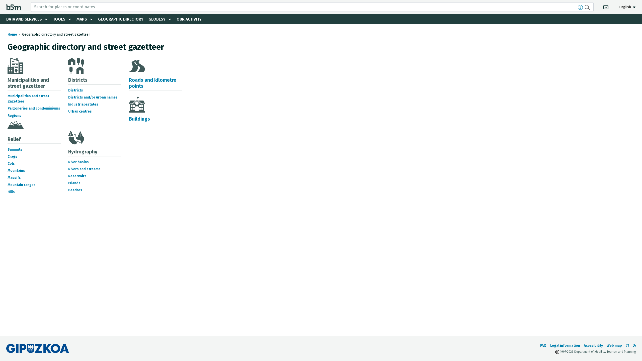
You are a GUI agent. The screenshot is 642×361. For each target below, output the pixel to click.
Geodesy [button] (157, 19)
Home (12, 34)
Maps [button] (81, 19)
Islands (74, 183)
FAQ (543, 345)
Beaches (75, 190)
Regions (14, 116)
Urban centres (80, 111)
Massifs (14, 177)
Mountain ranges (22, 185)
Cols (11, 163)
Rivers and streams (84, 169)
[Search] (588, 7)
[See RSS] (634, 345)
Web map (614, 345)
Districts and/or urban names (93, 97)
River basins (78, 162)
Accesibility (593, 345)
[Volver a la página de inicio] (13, 7)
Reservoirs (77, 176)
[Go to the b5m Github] (627, 345)
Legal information (565, 345)
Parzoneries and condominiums (34, 108)
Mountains (16, 170)
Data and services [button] (24, 19)
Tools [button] (59, 19)
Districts (75, 90)
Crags (12, 156)
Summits (15, 149)
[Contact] (606, 7)
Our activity (189, 19)
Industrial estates (83, 104)
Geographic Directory (120, 19)
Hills (11, 192)
